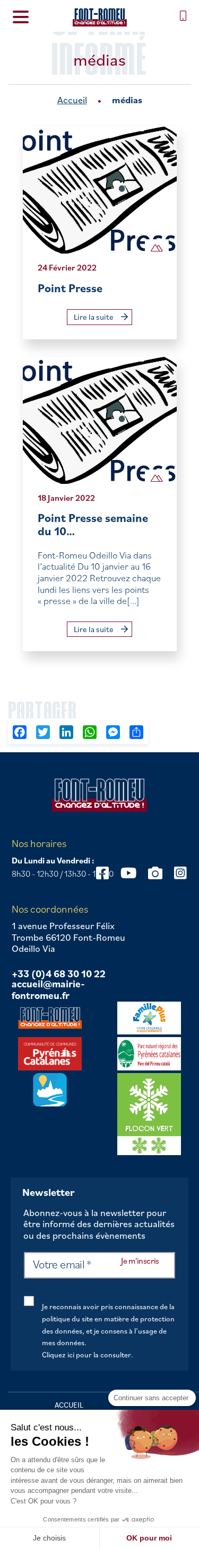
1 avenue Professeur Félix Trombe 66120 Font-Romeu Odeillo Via (68, 937)
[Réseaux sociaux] (128, 873)
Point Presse (70, 287)
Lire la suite (94, 317)
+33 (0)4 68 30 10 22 (59, 974)
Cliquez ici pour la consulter (86, 1354)
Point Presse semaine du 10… (93, 524)
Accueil (72, 100)
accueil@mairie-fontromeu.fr (48, 989)
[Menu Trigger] (20, 16)
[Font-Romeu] (99, 17)
